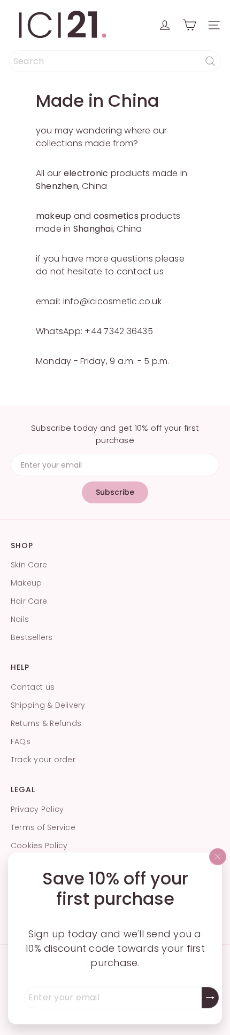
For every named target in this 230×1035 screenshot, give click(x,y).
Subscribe (115, 492)
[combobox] (115, 61)
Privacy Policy (37, 809)
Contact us (33, 687)
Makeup (26, 583)
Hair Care (29, 601)
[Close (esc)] (217, 856)
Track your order (43, 759)
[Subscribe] (210, 997)
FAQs (20, 741)
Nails (20, 619)
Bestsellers (32, 637)
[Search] (210, 61)
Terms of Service (43, 827)
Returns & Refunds (46, 723)
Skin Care (29, 564)
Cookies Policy (39, 845)
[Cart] (189, 25)
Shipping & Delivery (48, 705)
